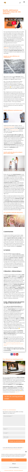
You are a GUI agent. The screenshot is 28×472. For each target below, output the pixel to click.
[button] (26, 451)
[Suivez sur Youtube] (17, 354)
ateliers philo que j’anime (9, 127)
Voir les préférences (14, 467)
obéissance (6, 47)
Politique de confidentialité (8, 470)
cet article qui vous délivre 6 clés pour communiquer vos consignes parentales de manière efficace (13, 344)
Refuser (14, 463)
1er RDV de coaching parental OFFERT (13, 398)
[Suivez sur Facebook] (12, 354)
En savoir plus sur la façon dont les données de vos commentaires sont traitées (13, 449)
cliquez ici (17, 392)
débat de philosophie (15, 129)
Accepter (14, 460)
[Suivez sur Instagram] (14, 354)
